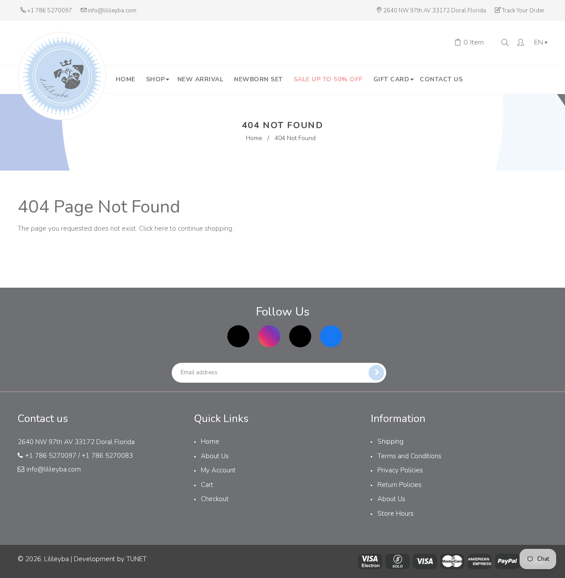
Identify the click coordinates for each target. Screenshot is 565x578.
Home (254, 138)
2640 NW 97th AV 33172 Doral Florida (434, 11)
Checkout (215, 498)
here (161, 228)
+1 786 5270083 (107, 455)
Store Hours (395, 513)
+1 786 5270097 (49, 11)
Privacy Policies (400, 470)
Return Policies (399, 484)
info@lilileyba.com (112, 11)
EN (540, 43)
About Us (215, 456)
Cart (207, 484)
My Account (218, 470)
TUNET (136, 559)
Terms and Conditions (409, 456)
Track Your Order (523, 11)
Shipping (390, 441)
